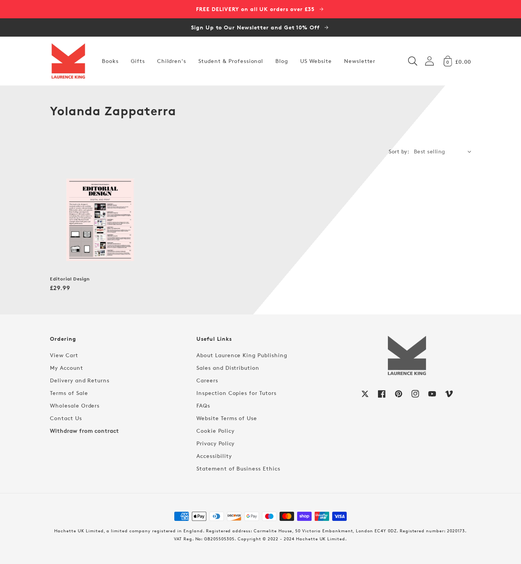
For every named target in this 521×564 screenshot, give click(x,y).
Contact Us (66, 418)
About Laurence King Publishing (241, 355)
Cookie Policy (215, 430)
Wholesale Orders (75, 405)
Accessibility (214, 456)
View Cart (64, 355)
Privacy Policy (215, 443)
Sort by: (399, 151)
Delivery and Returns (79, 380)
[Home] (68, 61)
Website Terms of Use (226, 418)
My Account (66, 367)
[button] (413, 61)
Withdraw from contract (84, 430)
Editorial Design (70, 279)
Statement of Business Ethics (238, 468)
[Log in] (429, 61)
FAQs (203, 405)
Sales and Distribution (227, 367)
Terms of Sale (69, 393)
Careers (207, 380)
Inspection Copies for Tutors (236, 393)
